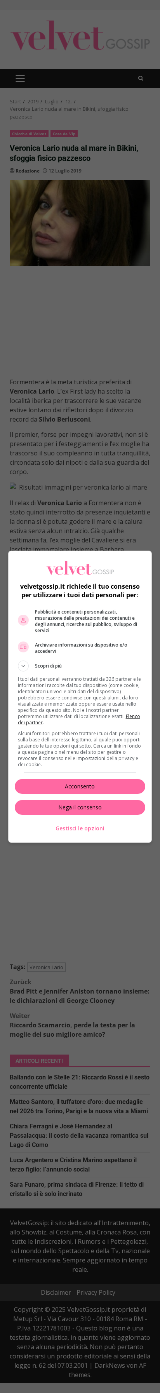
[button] (80, 666)
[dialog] (80, 697)
